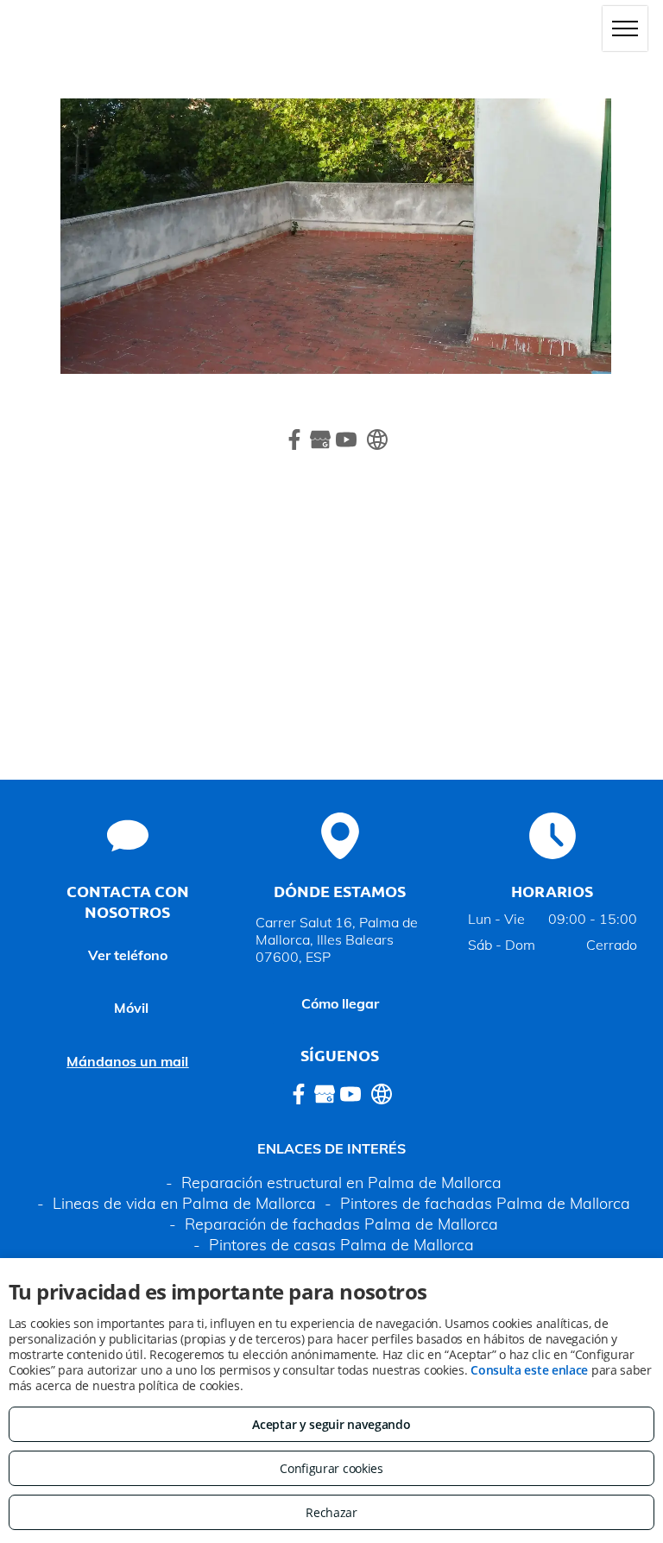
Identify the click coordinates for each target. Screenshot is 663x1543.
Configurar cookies (331, 1468)
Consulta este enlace (529, 1370)
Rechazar (331, 1512)
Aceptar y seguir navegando (331, 1424)
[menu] (625, 28)
